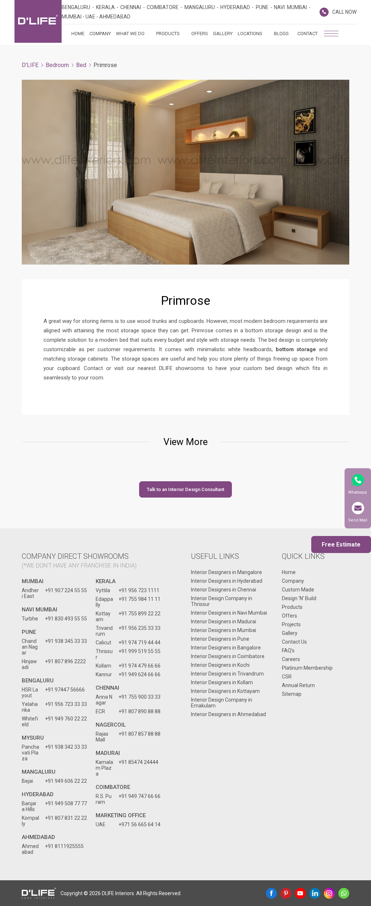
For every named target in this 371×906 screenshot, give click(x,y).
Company (100, 33)
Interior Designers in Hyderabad (226, 581)
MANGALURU (38, 772)
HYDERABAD (38, 794)
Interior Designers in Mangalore (226, 572)
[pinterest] (285, 893)
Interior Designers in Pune (220, 639)
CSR (287, 677)
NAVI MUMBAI (39, 609)
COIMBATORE (113, 787)
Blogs (281, 33)
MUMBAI (32, 581)
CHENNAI (107, 688)
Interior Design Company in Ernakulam (221, 702)
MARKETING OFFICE (121, 815)
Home (77, 33)
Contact (307, 33)
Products (168, 33)
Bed (81, 65)
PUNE (29, 632)
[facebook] (271, 893)
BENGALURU (38, 680)
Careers (291, 659)
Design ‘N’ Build (299, 598)
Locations (250, 33)
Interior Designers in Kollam (222, 682)
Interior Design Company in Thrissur (221, 601)
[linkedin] (314, 893)
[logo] (38, 21)
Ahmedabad (38, 837)
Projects (291, 624)
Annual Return (298, 685)
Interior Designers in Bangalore (226, 648)
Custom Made (298, 590)
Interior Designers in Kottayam (225, 691)
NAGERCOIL (111, 725)
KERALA (106, 581)
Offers (199, 33)
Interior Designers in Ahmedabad (228, 714)
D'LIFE (30, 65)
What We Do (130, 33)
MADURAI (108, 753)
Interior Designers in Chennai (223, 590)
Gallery (223, 33)
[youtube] (300, 893)
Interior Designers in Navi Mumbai (229, 613)
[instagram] (329, 893)
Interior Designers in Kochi (220, 665)
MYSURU (33, 738)
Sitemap (291, 694)
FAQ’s (288, 650)
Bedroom (57, 65)
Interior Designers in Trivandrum (227, 674)
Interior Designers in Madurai (223, 621)
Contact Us (294, 642)
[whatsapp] (343, 893)
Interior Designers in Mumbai (223, 630)
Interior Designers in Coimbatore (227, 656)
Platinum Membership (307, 668)
